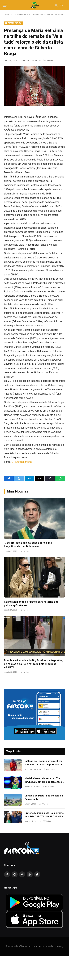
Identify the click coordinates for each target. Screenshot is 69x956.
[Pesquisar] (56, 5)
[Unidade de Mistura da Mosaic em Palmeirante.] (13, 800)
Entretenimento (13, 23)
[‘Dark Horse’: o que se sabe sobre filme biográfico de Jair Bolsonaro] (34, 518)
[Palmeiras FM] (34, 5)
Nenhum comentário (31, 60)
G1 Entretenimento (22, 461)
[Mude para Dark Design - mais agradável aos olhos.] (61, 5)
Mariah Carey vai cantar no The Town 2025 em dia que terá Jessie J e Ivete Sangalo (44, 782)
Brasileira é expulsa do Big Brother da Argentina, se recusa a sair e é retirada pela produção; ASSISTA (33, 664)
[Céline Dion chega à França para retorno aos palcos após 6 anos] (34, 577)
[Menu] (5, 5)
